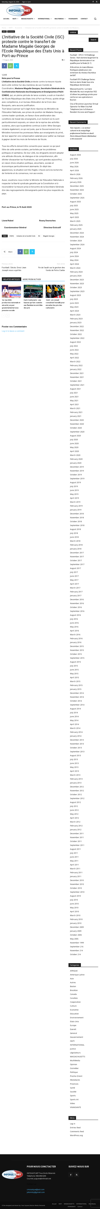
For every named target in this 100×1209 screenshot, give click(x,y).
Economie (18, 28)
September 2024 (77, 244)
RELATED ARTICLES (11, 279)
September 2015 (77, 658)
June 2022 (74, 350)
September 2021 (77, 385)
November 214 (76, 950)
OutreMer (74, 1068)
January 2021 (75, 416)
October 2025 (76, 194)
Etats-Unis (74, 1021)
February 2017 (76, 591)
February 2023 (76, 318)
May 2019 (74, 494)
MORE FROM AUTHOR (32, 279)
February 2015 (76, 685)
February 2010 (76, 919)
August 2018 (75, 529)
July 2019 (74, 486)
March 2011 (75, 868)
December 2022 (77, 326)
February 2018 (76, 545)
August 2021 (75, 389)
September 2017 (77, 564)
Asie (72, 978)
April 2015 (74, 677)
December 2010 (77, 880)
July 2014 (74, 712)
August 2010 (75, 896)
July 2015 (74, 666)
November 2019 (77, 470)
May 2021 (74, 400)
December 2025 (77, 186)
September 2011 (77, 845)
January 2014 (75, 736)
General (73, 1033)
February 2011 (76, 872)
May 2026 (74, 166)
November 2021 (77, 377)
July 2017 (74, 572)
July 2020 (74, 439)
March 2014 (75, 728)
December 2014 (77, 693)
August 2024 (75, 248)
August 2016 (75, 615)
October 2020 (76, 428)
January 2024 (75, 275)
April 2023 (74, 311)
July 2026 (74, 158)
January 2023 (75, 322)
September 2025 (77, 197)
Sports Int (74, 1099)
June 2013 (74, 763)
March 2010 (75, 915)
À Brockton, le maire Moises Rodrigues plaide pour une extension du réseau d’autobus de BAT (83, 71)
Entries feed (75, 1127)
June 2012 (74, 810)
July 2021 (74, 392)
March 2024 (75, 268)
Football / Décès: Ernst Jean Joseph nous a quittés (14, 268)
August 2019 (75, 482)
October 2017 (76, 560)
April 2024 (74, 264)
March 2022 (75, 361)
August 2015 (75, 662)
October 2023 (76, 287)
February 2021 (76, 412)
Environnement (76, 1017)
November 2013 (77, 744)
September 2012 (77, 798)
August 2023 (75, 295)
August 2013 (75, 755)
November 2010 (77, 884)
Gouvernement (76, 1037)
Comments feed (77, 1131)
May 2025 (74, 213)
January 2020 (75, 463)
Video (72, 1103)
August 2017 (75, 568)
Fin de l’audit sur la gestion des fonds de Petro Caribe (51, 268)
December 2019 (77, 467)
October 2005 (76, 935)
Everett (73, 1029)
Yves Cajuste (75, 128)
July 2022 (74, 346)
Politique (74, 1072)
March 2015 (75, 681)
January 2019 (75, 509)
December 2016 (77, 599)
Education (74, 1013)
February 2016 (76, 638)
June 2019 (74, 490)
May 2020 (74, 447)
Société (73, 1091)
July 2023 (74, 299)
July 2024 (74, 252)
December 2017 (77, 552)
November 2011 (77, 837)
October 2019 (76, 474)
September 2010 (77, 892)
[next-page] (7, 315)
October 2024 (76, 240)
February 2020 (76, 459)
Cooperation (75, 1002)
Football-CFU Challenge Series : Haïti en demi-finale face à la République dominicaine (83, 82)
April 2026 (74, 170)
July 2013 (74, 759)
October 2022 (76, 334)
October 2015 (76, 654)
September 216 (76, 946)
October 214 (75, 954)
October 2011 (76, 841)
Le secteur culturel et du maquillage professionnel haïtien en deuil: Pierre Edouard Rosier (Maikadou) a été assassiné (83, 133)
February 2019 (76, 506)
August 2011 (75, 849)
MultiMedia (75, 1060)
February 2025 (76, 225)
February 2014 (76, 732)
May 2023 (74, 307)
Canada (73, 994)
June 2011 (74, 857)
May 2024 (74, 260)
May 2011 (74, 861)
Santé (72, 1088)
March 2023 (75, 314)
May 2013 (74, 767)
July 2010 (74, 900)
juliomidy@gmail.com (36, 1192)
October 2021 (76, 381)
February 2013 (76, 779)
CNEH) (11, 236)
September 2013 (77, 751)
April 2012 (74, 818)
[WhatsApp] (10, 65)
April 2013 (74, 771)
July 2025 (74, 205)
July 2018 (74, 533)
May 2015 (74, 673)
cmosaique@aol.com (35, 1189)
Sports (73, 1095)
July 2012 (74, 806)
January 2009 (75, 931)
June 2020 (74, 443)
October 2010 (76, 888)
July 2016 (74, 619)
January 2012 (75, 829)
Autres (73, 982)
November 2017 (77, 556)
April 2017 (74, 584)
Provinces (74, 1084)
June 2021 (74, 396)
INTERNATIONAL (77, 1045)
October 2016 (76, 607)
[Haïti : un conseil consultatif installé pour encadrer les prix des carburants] (55, 291)
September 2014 (77, 705)
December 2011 (77, 833)
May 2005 (74, 939)
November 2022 (77, 330)
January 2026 (75, 182)
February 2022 (76, 365)
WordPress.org (76, 1135)
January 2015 (75, 689)
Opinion (73, 1064)
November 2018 (77, 517)
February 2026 (76, 178)
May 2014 (74, 720)
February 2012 (76, 825)
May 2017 (74, 580)
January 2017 (75, 595)
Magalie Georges (48, 236)
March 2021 (75, 408)
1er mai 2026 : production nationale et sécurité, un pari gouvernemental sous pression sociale (11, 305)
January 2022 (75, 369)
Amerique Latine (77, 974)
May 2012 (74, 814)
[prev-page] (3, 315)
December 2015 (77, 646)
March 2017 (75, 587)
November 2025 (77, 190)
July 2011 (74, 853)
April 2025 (74, 217)
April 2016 (74, 630)
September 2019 (77, 478)
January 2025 (75, 229)
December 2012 (77, 786)
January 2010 (75, 923)
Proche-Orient (76, 1076)
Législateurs (75, 1052)
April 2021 (74, 404)
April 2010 (74, 911)
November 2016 (77, 603)
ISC (39, 236)
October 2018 (76, 521)
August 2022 (75, 342)
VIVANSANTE (75, 1107)
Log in (72, 1123)
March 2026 (75, 174)
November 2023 (77, 283)
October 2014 (76, 701)
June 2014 (74, 716)
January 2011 (75, 876)
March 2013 (75, 775)
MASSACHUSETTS (77, 1056)
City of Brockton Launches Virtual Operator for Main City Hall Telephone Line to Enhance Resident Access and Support (84, 108)
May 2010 (74, 907)
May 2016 (74, 626)
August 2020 (75, 435)
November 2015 (77, 650)
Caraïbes (74, 998)
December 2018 (77, 513)
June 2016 (74, 623)
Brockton (74, 990)
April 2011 (74, 864)
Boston (73, 986)
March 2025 (75, 221)
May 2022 (74, 353)
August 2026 (75, 155)
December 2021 (77, 373)
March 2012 (75, 822)
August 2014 (75, 708)
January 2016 (75, 642)
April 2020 (74, 451)
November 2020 (77, 424)
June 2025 (74, 209)
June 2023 (74, 303)
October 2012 (76, 794)
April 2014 (74, 724)
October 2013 (76, 747)
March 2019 (75, 502)
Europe (73, 1025)
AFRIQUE (74, 971)
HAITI (11, 28)
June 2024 (74, 256)
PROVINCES (75, 1080)
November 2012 (77, 790)
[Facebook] (93, 1)
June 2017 (74, 576)
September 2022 (77, 338)
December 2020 (77, 420)
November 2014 (77, 697)
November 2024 (77, 236)
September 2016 (77, 611)
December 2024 (77, 233)
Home (4, 28)
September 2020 (77, 431)
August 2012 (75, 802)
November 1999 (77, 942)
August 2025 (75, 201)
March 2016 (75, 634)
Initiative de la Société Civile (26, 236)
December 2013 (77, 740)
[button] (95, 19)
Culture (73, 1006)
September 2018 (77, 525)
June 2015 (74, 669)
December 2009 (77, 927)
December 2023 (77, 279)
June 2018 (74, 537)
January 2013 (75, 783)
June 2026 (74, 162)
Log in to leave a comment (13, 331)
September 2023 (77, 291)
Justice (73, 1049)
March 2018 (75, 541)
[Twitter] (96, 1)
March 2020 (75, 455)
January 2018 (75, 548)
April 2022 (74, 357)
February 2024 (76, 272)
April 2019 (74, 498)
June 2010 (74, 903)
